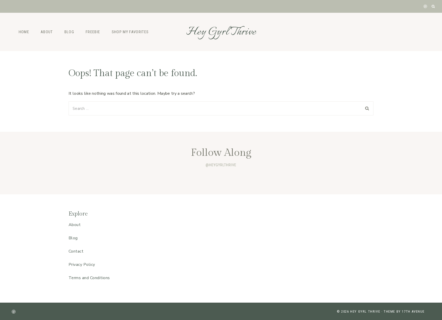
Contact (76, 251)
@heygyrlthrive (221, 165)
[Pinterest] (425, 6)
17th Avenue (413, 311)
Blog (69, 32)
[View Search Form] (433, 6)
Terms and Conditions (89, 278)
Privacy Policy (82, 264)
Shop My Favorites (130, 32)
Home (24, 32)
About (47, 32)
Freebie (93, 32)
